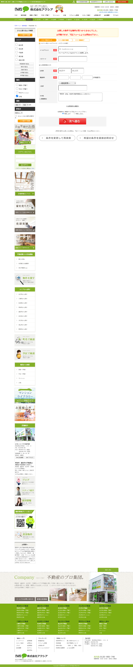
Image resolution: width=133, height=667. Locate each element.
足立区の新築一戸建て (64, 610)
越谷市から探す (23, 311)
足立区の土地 (61, 617)
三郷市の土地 (20, 633)
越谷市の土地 (41, 617)
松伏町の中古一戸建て (43, 628)
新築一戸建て (34, 15)
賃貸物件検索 (83, 1)
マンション (56, 15)
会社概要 (107, 15)
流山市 (93, 19)
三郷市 (46, 19)
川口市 (85, 19)
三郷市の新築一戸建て (23, 626)
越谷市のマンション (43, 615)
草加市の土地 (20, 617)
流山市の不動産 (62, 623)
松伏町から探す (23, 303)
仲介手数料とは (23, 268)
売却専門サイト (60, 640)
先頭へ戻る (108, 570)
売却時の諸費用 (60, 648)
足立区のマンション (63, 615)
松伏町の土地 (41, 633)
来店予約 (29, 650)
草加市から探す (23, 307)
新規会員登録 (122, 1)
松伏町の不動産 (41, 623)
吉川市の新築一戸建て (105, 610)
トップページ (20, 640)
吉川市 (39, 19)
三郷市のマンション (22, 630)
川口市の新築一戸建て (85, 610)
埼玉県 (20, 49)
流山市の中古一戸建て (64, 628)
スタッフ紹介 (86, 15)
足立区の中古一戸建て (64, 612)
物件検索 (23, 15)
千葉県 (20, 52)
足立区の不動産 (62, 608)
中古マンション (24, 93)
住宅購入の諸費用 (24, 263)
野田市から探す (23, 329)
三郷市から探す (23, 298)
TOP (16, 15)
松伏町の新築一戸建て (43, 626)
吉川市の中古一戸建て (105, 612)
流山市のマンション (63, 630)
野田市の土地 (82, 633)
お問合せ (29, 643)
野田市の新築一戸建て (85, 626)
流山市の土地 (61, 633)
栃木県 (20, 45)
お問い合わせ (109, 1)
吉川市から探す (23, 294)
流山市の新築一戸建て (64, 626)
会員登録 (29, 645)
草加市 (62, 19)
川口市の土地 (82, 617)
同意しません (79, 113)
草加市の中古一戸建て (23, 612)
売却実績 (58, 643)
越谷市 (70, 19)
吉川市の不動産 (103, 608)
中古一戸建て (45, 15)
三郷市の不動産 (21, 623)
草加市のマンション (22, 615)
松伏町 (54, 19)
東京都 (20, 56)
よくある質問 (70, 648)
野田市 (101, 19)
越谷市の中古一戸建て (43, 612)
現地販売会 (41, 640)
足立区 (77, 19)
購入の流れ (22, 259)
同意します (67, 113)
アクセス (115, 15)
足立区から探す (23, 316)
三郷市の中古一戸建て (23, 628)
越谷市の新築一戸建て (43, 610)
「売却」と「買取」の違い (74, 645)
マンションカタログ (43, 648)
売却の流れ (59, 645)
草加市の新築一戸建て (23, 610)
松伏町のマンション (43, 630)
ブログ (18, 645)
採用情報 (29, 640)
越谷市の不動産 (41, 608)
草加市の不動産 (21, 608)
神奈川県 (21, 60)
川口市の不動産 (83, 608)
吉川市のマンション (105, 615)
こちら (32, 168)
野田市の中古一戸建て (85, 628)
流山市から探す (23, 325)
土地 (64, 15)
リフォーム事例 (74, 15)
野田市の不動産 (83, 623)
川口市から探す (23, 320)
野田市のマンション (84, 630)
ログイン (29, 19)
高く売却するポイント (73, 640)
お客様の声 (97, 15)
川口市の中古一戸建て (85, 612)
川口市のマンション (84, 615)
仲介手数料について (72, 643)
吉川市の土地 (103, 617)
